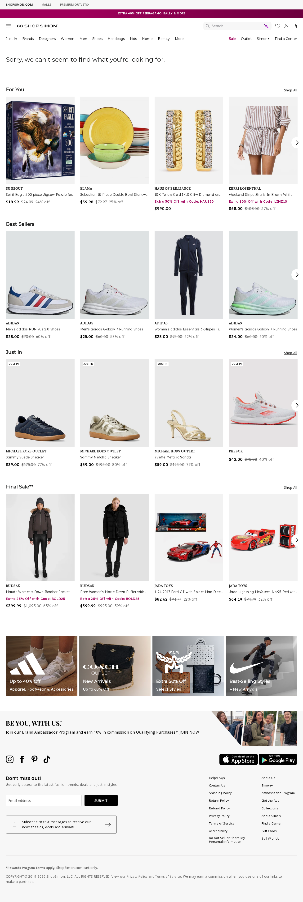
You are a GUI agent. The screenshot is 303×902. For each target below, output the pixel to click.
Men (83, 39)
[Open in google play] (278, 763)
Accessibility (218, 831)
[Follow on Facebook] (22, 761)
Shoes (97, 39)
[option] (40, 151)
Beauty (164, 39)
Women (67, 39)
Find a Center (286, 39)
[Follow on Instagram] (10, 761)
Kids (133, 39)
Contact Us (217, 785)
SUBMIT (101, 800)
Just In (11, 39)
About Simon (271, 816)
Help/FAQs (217, 778)
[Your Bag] (294, 27)
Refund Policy (219, 808)
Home (147, 39)
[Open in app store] (239, 763)
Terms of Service (222, 823)
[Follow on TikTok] (47, 761)
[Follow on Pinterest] (35, 761)
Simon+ (263, 39)
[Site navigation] (8, 26)
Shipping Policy (220, 793)
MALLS (46, 4)
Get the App (271, 800)
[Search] (237, 26)
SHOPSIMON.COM (19, 4)
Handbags (116, 39)
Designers (47, 39)
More (179, 39)
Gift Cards (269, 831)
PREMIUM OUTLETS (74, 4)
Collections (270, 808)
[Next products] (297, 142)
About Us (268, 778)
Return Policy (219, 800)
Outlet (246, 39)
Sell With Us (271, 838)
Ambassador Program (278, 793)
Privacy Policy (219, 816)
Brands (28, 39)
